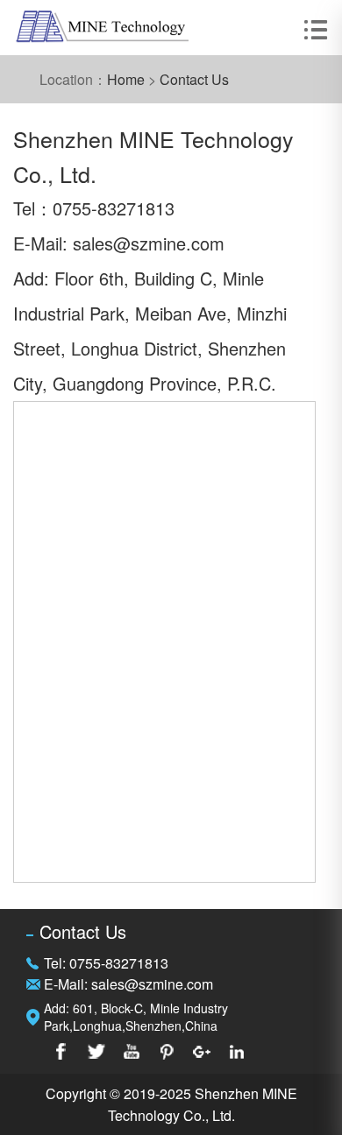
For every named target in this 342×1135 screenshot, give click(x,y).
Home (126, 79)
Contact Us (194, 79)
